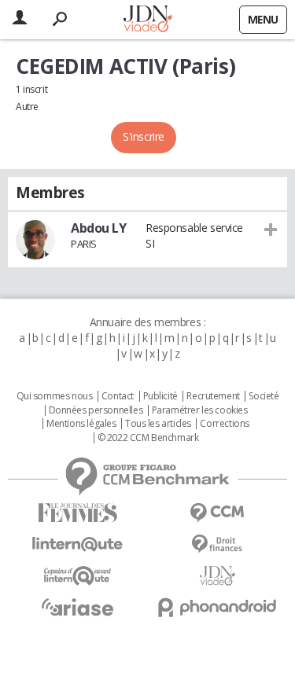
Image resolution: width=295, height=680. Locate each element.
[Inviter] (271, 229)
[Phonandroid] (218, 607)
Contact (117, 396)
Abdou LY (99, 228)
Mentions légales (81, 423)
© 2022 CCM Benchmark (148, 437)
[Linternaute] (78, 544)
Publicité (160, 396)
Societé (263, 396)
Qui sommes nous (55, 396)
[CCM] (218, 513)
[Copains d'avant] (78, 576)
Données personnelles (96, 410)
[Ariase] (78, 607)
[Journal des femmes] (78, 513)
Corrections (224, 423)
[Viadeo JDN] (218, 576)
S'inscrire (143, 136)
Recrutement (212, 396)
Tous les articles (158, 423)
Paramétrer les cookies (200, 410)
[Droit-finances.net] (218, 544)
